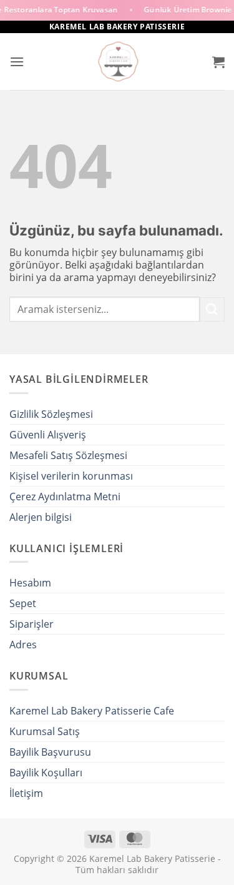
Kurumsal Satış (44, 731)
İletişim (26, 793)
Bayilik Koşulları (45, 772)
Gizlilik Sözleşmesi (51, 414)
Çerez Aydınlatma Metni (64, 496)
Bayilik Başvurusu (50, 752)
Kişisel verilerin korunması (71, 476)
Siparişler (31, 624)
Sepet (22, 603)
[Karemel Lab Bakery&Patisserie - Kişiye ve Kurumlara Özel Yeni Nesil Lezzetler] (118, 61)
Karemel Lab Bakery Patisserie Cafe (91, 711)
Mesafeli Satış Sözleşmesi (68, 455)
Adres (23, 644)
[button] (16, 61)
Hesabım (30, 583)
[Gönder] (212, 309)
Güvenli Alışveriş (47, 435)
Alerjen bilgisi (40, 517)
